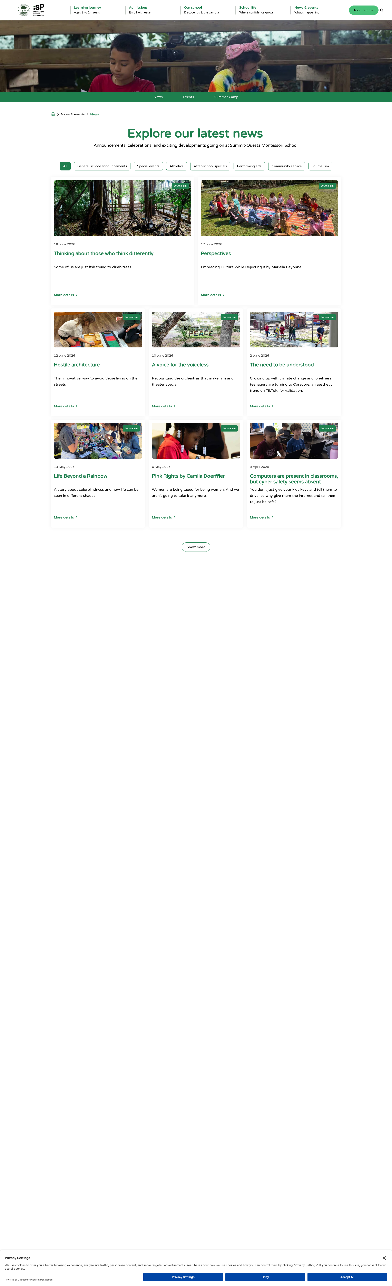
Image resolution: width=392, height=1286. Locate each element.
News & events (73, 114)
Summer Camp (226, 97)
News (158, 97)
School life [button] (247, 7)
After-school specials (210, 166)
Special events (148, 166)
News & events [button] (306, 7)
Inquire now (363, 10)
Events (188, 97)
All (65, 166)
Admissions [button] (138, 7)
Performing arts (249, 166)
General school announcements (102, 166)
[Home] (31, 10)
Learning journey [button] (87, 7)
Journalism (320, 166)
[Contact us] (381, 10)
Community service (287, 166)
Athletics (177, 166)
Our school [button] (193, 7)
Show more (196, 547)
